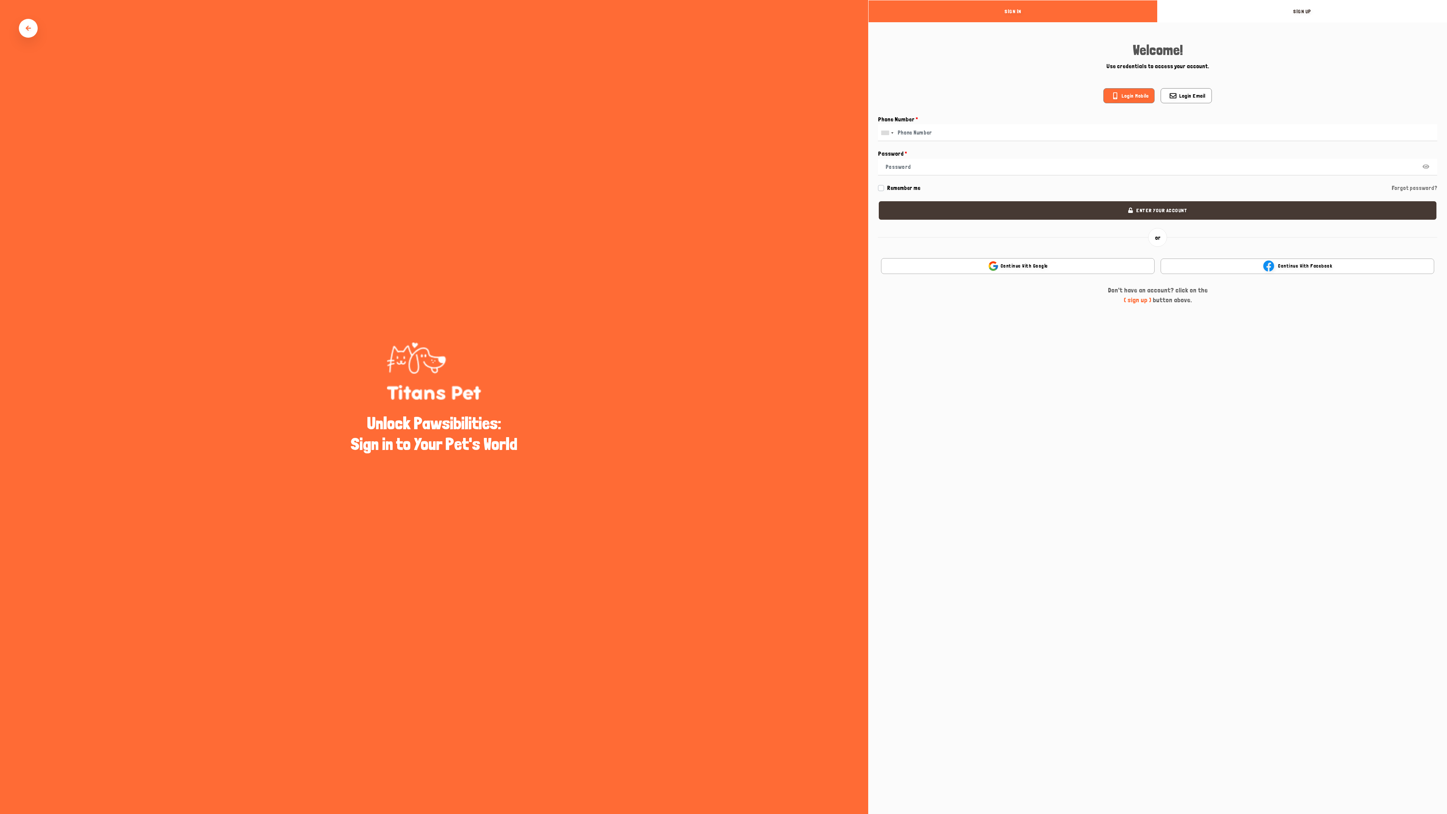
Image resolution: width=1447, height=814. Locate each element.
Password (892, 153)
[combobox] (887, 133)
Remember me (903, 188)
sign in (1013, 11)
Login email (1192, 96)
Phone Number (898, 119)
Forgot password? (1414, 188)
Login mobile (1135, 96)
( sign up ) (1137, 300)
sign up (1302, 11)
